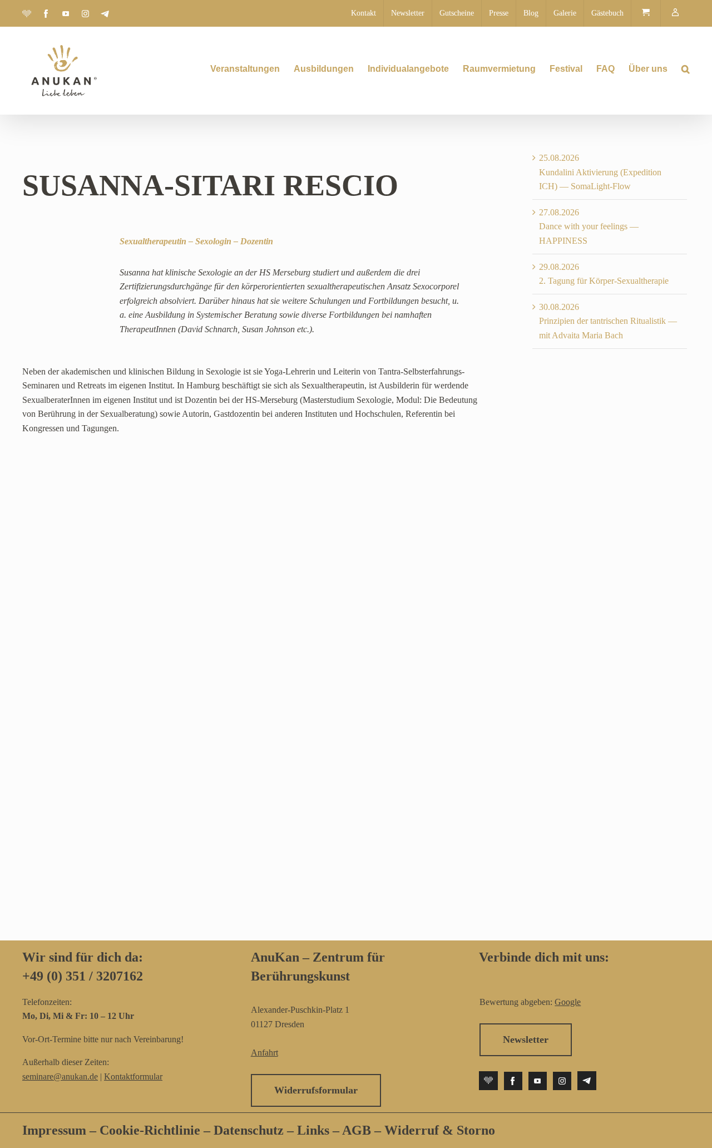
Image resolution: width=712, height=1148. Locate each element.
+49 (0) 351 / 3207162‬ (82, 976)
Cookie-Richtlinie (150, 1130)
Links (311, 1130)
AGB (356, 1130)
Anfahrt (264, 1052)
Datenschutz (250, 1130)
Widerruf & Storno (439, 1130)
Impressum (54, 1130)
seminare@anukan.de (60, 1076)
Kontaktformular (133, 1076)
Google (568, 1002)
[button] (685, 69)
